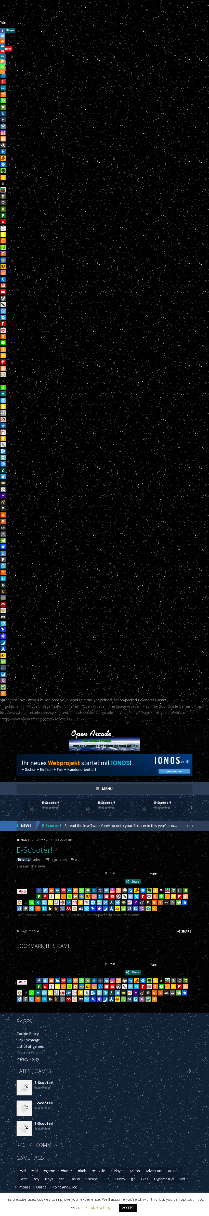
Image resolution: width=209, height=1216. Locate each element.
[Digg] (3, 113)
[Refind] (3, 464)
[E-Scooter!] (24, 1087)
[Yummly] (3, 521)
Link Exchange (28, 1040)
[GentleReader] (3, 565)
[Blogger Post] (3, 138)
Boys (49, 1178)
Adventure (154, 1170)
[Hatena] (3, 578)
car (61, 1178)
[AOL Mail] (3, 527)
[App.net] (3, 534)
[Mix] (3, 94)
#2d (22, 1170)
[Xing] (3, 393)
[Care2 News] (3, 540)
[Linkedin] (57, 890)
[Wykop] (3, 489)
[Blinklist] (3, 145)
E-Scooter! (50, 802)
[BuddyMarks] (3, 158)
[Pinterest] (63, 890)
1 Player (117, 1170)
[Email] (3, 107)
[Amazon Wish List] (3, 406)
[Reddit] (51, 890)
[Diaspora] (3, 546)
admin (37, 860)
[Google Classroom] (3, 355)
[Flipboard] (3, 362)
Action (134, 1170)
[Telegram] (3, 476)
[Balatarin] (3, 189)
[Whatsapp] (3, 100)
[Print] (3, 515)
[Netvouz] (3, 247)
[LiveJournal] (3, 444)
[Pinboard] (3, 629)
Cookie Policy (28, 1033)
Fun (106, 1178)
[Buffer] (3, 183)
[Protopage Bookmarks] (3, 636)
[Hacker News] (3, 572)
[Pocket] (3, 330)
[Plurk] (3, 253)
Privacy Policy (28, 1059)
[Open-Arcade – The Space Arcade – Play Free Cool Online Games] (104, 738)
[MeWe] (3, 87)
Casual (75, 1178)
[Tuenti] (3, 279)
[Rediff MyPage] (3, 323)
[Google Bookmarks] (3, 221)
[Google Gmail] (3, 432)
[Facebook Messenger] (3, 164)
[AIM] (3, 387)
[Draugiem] (3, 368)
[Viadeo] (3, 502)
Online (41, 1187)
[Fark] (3, 559)
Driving (42, 840)
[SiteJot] (3, 266)
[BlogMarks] (3, 196)
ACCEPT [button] (128, 1207)
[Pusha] (3, 642)
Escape (92, 1178)
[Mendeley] (3, 604)
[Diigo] (3, 553)
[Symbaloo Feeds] (3, 311)
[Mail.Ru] (3, 597)
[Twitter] (45, 890)
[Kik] (3, 585)
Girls (144, 1178)
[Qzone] (3, 260)
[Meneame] (3, 240)
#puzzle (98, 1170)
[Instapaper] (3, 228)
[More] (3, 693)
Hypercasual (164, 1178)
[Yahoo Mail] (3, 495)
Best (23, 1178)
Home (25, 840)
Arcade (173, 1170)
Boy (36, 1178)
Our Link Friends (30, 1052)
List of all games (30, 1046)
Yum (3, 22)
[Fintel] (3, 215)
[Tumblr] (3, 119)
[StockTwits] (3, 667)
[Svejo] (3, 272)
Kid (182, 1178)
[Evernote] (3, 170)
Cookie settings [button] (99, 1207)
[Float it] (3, 400)
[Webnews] (3, 285)
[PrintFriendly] (3, 457)
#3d (34, 1170)
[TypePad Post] (3, 483)
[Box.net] (3, 151)
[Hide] (2, 79)
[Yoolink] (3, 687)
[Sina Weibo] (3, 655)
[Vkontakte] (3, 126)
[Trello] (3, 674)
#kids (82, 1170)
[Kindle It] (3, 591)
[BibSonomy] (3, 381)
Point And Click (64, 1187)
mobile (34, 931)
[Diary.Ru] (3, 419)
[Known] (3, 234)
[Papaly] (3, 623)
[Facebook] (39, 890)
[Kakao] (3, 438)
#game (49, 1170)
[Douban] (3, 209)
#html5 (66, 1170)
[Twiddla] (3, 304)
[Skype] (3, 317)
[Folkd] (3, 425)
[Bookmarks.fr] (3, 374)
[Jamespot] (3, 349)
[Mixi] (3, 610)
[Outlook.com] (3, 451)
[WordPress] (3, 298)
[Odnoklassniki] (3, 336)
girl (133, 1178)
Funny (120, 1178)
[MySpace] (3, 616)
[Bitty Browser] (3, 413)
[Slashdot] (3, 470)
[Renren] (3, 648)
